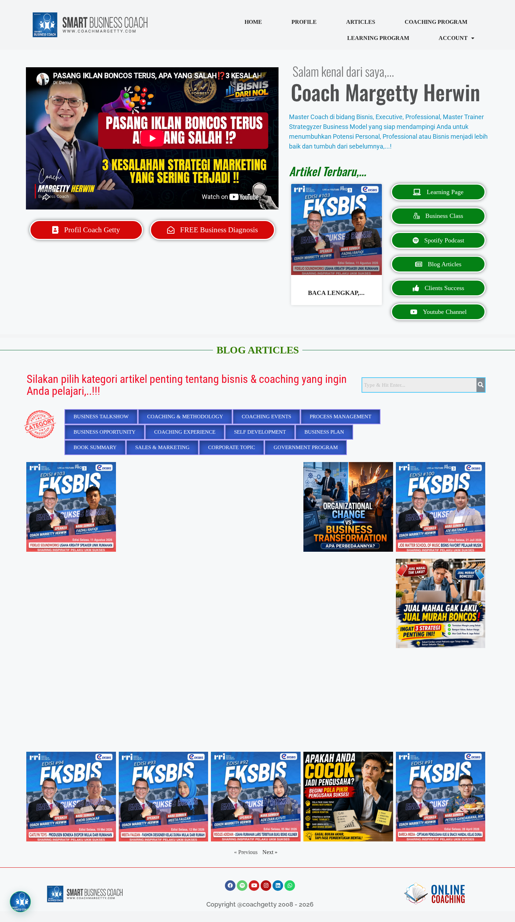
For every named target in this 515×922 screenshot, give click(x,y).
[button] (456, 38)
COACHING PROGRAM (436, 22)
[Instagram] (266, 885)
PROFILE (304, 22)
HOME (253, 22)
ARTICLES (360, 22)
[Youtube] (254, 885)
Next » (269, 852)
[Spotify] (242, 885)
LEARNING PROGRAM (378, 38)
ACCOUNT (453, 38)
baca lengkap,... (336, 292)
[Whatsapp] (289, 885)
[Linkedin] (278, 885)
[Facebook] (230, 885)
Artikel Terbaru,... (327, 171)
